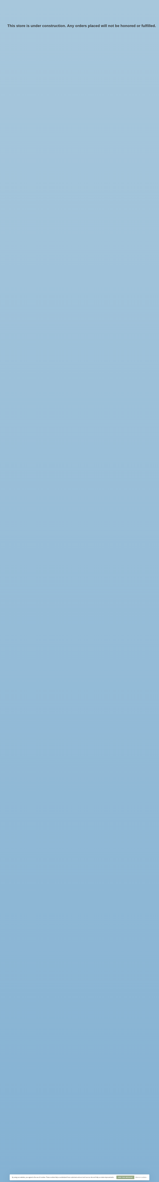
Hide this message (125, 1177)
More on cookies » (141, 1177)
